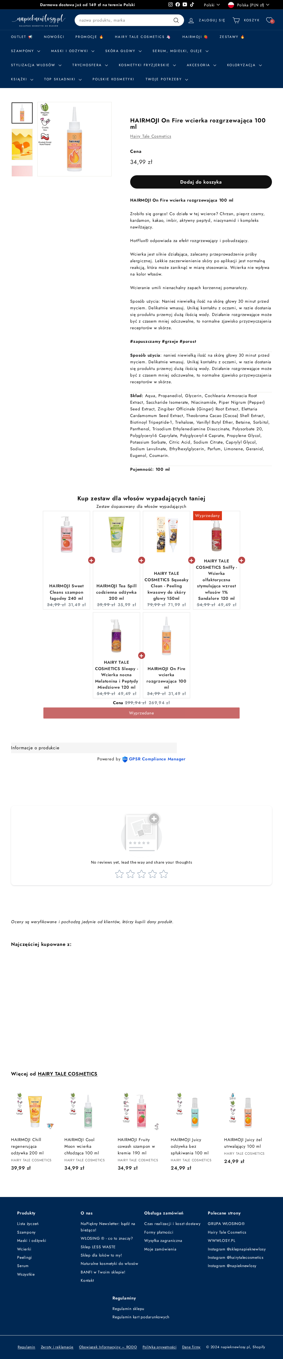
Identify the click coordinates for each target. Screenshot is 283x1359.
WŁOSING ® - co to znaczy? (107, 1238)
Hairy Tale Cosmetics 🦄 (143, 36)
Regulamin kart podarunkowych (140, 1317)
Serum (23, 1265)
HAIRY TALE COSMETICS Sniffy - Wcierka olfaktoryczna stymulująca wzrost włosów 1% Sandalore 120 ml (216, 579)
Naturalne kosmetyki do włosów (109, 1263)
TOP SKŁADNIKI (60, 79)
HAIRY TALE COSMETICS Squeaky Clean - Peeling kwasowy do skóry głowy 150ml (166, 585)
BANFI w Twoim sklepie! (103, 1272)
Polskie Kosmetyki (114, 79)
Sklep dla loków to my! (101, 1255)
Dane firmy (191, 1347)
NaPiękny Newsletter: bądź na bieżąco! (108, 1226)
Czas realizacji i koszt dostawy (172, 1223)
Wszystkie (26, 1274)
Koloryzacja (242, 65)
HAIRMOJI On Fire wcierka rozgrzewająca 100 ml (166, 678)
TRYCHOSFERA (88, 65)
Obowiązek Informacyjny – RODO (108, 1347)
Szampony (26, 1232)
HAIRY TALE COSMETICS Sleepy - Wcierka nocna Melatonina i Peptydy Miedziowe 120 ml (116, 674)
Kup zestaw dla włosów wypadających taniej (141, 498)
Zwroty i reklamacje (57, 1347)
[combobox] (129, 20)
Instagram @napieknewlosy (232, 1265)
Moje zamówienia (160, 1249)
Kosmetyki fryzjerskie (145, 65)
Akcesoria (199, 65)
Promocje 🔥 (89, 36)
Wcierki (24, 1249)
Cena (135, 151)
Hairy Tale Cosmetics (150, 136)
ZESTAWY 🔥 (232, 36)
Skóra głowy (121, 50)
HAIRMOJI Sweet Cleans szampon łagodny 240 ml (66, 592)
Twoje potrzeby (165, 79)
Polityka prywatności (160, 1347)
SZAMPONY (23, 50)
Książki (20, 79)
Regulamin (26, 1347)
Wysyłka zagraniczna (163, 1240)
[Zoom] (74, 139)
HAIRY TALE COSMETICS (68, 1073)
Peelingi (24, 1257)
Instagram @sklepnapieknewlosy (237, 1249)
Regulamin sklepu (128, 1308)
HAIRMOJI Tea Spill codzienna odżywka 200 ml (116, 592)
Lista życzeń (28, 1223)
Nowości (54, 36)
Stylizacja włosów (34, 65)
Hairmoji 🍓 (195, 36)
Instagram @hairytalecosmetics (236, 1257)
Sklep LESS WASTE (98, 1247)
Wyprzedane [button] (141, 713)
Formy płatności (158, 1232)
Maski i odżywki (70, 50)
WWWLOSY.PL (221, 1240)
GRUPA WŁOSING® (226, 1223)
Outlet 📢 (22, 36)
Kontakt (87, 1280)
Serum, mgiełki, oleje (178, 50)
